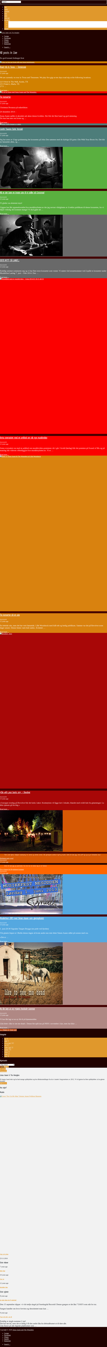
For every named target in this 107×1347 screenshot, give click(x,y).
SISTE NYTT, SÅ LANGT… (9, 260)
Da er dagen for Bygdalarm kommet (12, 869)
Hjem (5, 7)
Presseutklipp (11, 24)
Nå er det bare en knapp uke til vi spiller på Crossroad (22, 192)
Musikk (6, 9)
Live (5, 1045)
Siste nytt (7, 18)
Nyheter (6, 1050)
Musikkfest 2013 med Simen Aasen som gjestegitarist (22, 918)
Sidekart (6, 29)
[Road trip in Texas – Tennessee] (17, 62)
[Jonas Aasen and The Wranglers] (9, 33)
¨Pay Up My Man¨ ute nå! (6, 1317)
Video (5, 13)
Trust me (2, 1279)
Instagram (7, 44)
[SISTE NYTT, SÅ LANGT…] (31, 255)
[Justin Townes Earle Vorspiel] (10, 124)
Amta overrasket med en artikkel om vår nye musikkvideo (23, 437)
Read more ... (4, 90)
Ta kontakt (3, 1069)
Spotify (6, 42)
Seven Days (2, 1271)
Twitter (6, 36)
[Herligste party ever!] (31, 851)
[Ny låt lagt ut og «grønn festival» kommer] (31, 1004)
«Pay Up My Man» (4, 1254)
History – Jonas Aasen (14, 27)
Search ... (7, 47)
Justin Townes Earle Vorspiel (11, 129)
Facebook (7, 38)
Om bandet (7, 20)
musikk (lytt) (7, 1047)
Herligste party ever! (6, 858)
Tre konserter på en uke (10, 615)
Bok (5, 1039)
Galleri (5, 16)
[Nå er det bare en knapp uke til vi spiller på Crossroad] (31, 188)
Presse (6, 1052)
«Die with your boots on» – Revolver (15, 792)
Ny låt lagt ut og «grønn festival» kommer (17, 1008)
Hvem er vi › (3, 1083)
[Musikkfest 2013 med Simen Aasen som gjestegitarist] (31, 913)
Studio (5, 1054)
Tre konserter (5, 97)
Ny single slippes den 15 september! (8, 1300)
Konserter (6, 11)
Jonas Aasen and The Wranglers (23, 1330)
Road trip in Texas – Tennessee (13, 67)
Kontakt (10, 22)
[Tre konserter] (18, 92)
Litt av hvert (7, 1043)
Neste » (6, 1067)
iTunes (6, 40)
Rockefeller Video (4, 1287)
